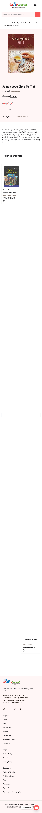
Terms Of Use (7, 758)
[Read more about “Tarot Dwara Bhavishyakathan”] (4, 200)
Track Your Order (8, 739)
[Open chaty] (36, 807)
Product (12, 23)
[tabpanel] (21, 53)
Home (5, 23)
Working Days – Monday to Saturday (15, 698)
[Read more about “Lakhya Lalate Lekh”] (24, 650)
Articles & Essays (8, 776)
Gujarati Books (22, 23)
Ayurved (6, 788)
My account (7, 735)
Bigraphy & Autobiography (12, 792)
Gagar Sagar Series (9, 195)
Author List (7, 728)
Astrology (6, 784)
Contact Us (6, 743)
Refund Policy (7, 754)
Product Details (22, 117)
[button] (6, 6)
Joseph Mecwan (28, 645)
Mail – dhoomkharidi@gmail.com (14, 700)
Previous (4, 415)
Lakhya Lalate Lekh (30, 639)
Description (7, 117)
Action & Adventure (9, 772)
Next (38, 415)
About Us (6, 724)
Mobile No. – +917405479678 (12, 703)
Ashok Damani (15, 91)
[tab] (7, 117)
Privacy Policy (7, 762)
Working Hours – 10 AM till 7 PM (13, 695)
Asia (4, 780)
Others (31, 23)
